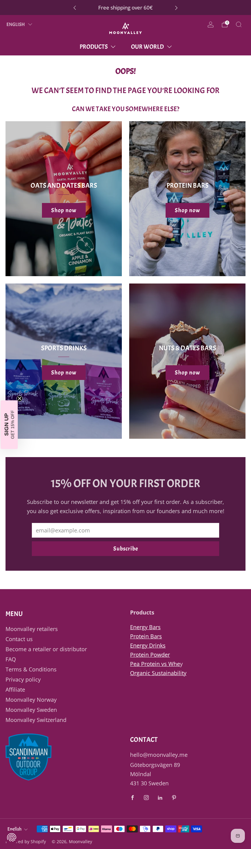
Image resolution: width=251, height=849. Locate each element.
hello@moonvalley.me (159, 754)
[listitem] (125, 7)
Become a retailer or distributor (46, 649)
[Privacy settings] (12, 837)
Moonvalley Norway (31, 699)
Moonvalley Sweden (31, 709)
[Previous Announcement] (75, 7)
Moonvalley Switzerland (36, 719)
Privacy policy (23, 679)
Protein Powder (150, 654)
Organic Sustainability (158, 673)
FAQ (11, 659)
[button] (9, 424)
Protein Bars (146, 636)
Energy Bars (145, 627)
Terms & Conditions (31, 669)
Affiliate (15, 689)
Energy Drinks (148, 645)
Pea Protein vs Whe (155, 663)
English (15, 24)
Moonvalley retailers (32, 629)
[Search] (239, 24)
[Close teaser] (20, 398)
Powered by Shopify (26, 841)
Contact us (19, 639)
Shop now (64, 210)
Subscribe (125, 548)
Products (94, 47)
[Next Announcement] (176, 7)
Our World (147, 47)
